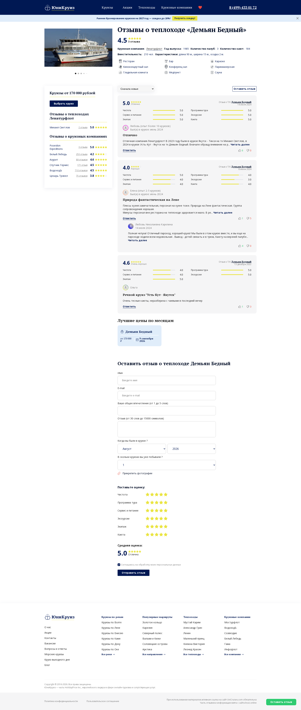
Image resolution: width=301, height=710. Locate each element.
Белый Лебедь (58, 154)
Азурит (54, 159)
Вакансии (50, 643)
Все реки (107, 654)
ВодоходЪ (56, 170)
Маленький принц (193, 638)
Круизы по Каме (111, 638)
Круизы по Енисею (112, 633)
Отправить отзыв (133, 572)
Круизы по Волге (112, 622)
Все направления (152, 654)
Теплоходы (146, 7)
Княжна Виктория (194, 644)
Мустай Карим (191, 622)
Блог (47, 665)
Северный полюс (152, 633)
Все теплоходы (192, 654)
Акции (127, 7)
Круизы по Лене (111, 627)
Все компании (232, 654)
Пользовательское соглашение (103, 701)
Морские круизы (54, 654)
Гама (227, 644)
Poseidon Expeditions (56, 147)
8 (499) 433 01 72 (243, 7)
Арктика (147, 649)
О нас (47, 627)
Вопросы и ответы (55, 648)
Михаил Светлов (60, 127)
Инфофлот (230, 649)
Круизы (107, 7)
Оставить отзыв (281, 702)
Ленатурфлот (154, 48)
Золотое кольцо (152, 622)
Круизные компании (176, 7)
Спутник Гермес (59, 165)
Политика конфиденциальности (61, 701)
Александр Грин (192, 627)
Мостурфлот (232, 622)
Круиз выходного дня (57, 659)
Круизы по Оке (110, 649)
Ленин (187, 633)
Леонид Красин (192, 649)
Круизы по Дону (111, 644)
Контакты (50, 638)
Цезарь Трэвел (59, 176)
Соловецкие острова (154, 644)
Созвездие (230, 633)
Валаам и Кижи (151, 638)
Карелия (147, 627)
